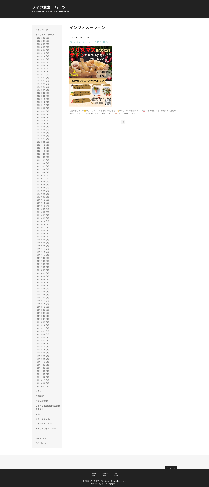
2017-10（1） (43, 255)
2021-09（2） (43, 154)
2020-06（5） (43, 184)
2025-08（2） (43, 59)
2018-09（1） (43, 230)
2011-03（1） (43, 374)
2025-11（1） (43, 56)
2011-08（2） (43, 368)
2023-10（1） (43, 105)
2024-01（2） (43, 96)
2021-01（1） (43, 172)
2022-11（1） (43, 123)
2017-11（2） (43, 252)
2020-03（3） (43, 194)
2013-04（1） (43, 340)
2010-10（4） (43, 380)
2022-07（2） (43, 129)
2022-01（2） (43, 142)
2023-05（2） (43, 111)
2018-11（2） (43, 224)
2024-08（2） (43, 81)
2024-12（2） (43, 68)
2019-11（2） (43, 203)
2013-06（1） (43, 337)
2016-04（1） (43, 276)
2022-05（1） (43, 133)
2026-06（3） (43, 44)
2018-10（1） (43, 227)
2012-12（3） (43, 346)
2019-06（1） (43, 215)
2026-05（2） (43, 47)
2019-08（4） (43, 209)
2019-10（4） (43, 206)
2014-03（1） (43, 322)
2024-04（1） (43, 90)
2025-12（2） (43, 53)
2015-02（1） (43, 298)
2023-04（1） (43, 114)
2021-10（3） (43, 151)
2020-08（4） (43, 181)
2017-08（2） (43, 258)
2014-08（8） (43, 310)
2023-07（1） (43, 108)
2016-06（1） (43, 270)
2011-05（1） (43, 371)
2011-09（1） (43, 365)
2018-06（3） (43, 240)
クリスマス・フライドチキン (89, 42)
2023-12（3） (43, 99)
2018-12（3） (43, 221)
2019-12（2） (43, 200)
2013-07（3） (43, 334)
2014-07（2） (43, 313)
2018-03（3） (43, 246)
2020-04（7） (43, 191)
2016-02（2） (43, 279)
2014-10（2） (43, 307)
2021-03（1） (43, 166)
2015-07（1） (43, 291)
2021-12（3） (43, 145)
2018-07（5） (43, 236)
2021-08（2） (43, 157)
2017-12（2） (43, 249)
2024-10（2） (43, 74)
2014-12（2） (43, 301)
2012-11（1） (43, 349)
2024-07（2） (43, 84)
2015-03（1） (43, 294)
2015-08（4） (43, 288)
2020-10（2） (43, 178)
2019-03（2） (43, 218)
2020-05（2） (43, 187)
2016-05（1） (43, 273)
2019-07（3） (43, 212)
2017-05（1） (43, 267)
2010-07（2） (43, 383)
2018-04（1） (43, 243)
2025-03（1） (43, 65)
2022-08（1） (43, 126)
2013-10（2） (43, 328)
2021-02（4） (43, 169)
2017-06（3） (43, 264)
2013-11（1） (43, 325)
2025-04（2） (43, 62)
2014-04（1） (43, 319)
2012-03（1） (43, 356)
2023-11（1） (43, 102)
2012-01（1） (43, 359)
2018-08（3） (43, 233)
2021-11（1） (43, 148)
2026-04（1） (43, 50)
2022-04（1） (43, 136)
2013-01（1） (43, 343)
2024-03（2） (43, 93)
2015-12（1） (43, 282)
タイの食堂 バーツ (49, 7)
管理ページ (113, 484)
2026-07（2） (43, 41)
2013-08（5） (43, 331)
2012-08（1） (43, 352)
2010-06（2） (43, 386)
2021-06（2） (43, 160)
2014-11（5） (43, 304)
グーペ (104, 484)
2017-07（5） (43, 261)
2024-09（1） (43, 78)
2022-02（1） (43, 139)
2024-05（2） (43, 87)
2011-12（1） (43, 362)
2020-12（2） (43, 175)
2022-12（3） (43, 120)
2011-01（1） (43, 377)
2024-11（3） (43, 71)
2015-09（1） (43, 285)
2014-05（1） (43, 316)
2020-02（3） (43, 197)
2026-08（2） (43, 38)
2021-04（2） (43, 163)
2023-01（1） (43, 117)
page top (172, 468)
